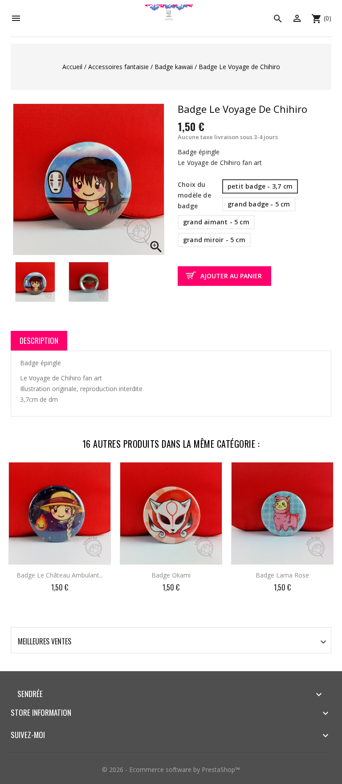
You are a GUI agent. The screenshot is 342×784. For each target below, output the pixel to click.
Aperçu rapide (96, 474)
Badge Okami (171, 575)
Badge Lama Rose (282, 575)
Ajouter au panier (231, 276)
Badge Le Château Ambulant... (59, 575)
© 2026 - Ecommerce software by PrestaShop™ (171, 769)
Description (39, 340)
